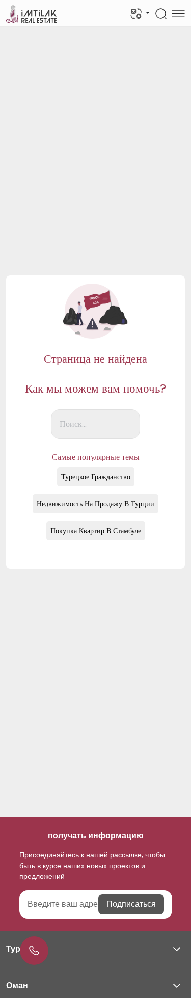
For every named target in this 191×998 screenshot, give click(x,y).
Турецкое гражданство (95, 477)
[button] (95, 949)
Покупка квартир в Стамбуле (95, 530)
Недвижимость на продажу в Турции (95, 503)
